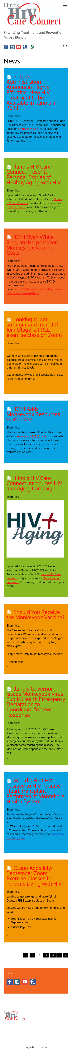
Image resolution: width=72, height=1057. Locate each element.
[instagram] (12, 47)
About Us (8, 999)
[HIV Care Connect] (32, 24)
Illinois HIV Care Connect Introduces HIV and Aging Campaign (34, 483)
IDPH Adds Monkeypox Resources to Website (33, 414)
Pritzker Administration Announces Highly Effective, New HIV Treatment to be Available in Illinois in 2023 (32, 92)
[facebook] (6, 47)
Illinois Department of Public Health (47, 999)
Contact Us (21, 999)
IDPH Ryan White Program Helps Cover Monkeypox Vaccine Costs (32, 245)
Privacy (58, 1004)
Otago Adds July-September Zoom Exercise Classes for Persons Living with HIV (34, 876)
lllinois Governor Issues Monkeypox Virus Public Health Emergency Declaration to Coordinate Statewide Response (36, 701)
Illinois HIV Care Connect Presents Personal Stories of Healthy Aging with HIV (34, 174)
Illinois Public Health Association (20, 1004)
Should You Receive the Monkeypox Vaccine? (36, 614)
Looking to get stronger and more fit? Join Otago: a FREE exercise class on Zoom (34, 327)
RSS (35, 47)
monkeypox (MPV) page (31, 436)
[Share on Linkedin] (29, 114)
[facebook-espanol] (25, 47)
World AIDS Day (28, 128)
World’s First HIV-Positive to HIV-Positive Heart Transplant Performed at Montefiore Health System (35, 791)
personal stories (16, 207)
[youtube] (18, 47)
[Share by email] (35, 114)
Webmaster (46, 1004)
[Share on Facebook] (22, 114)
